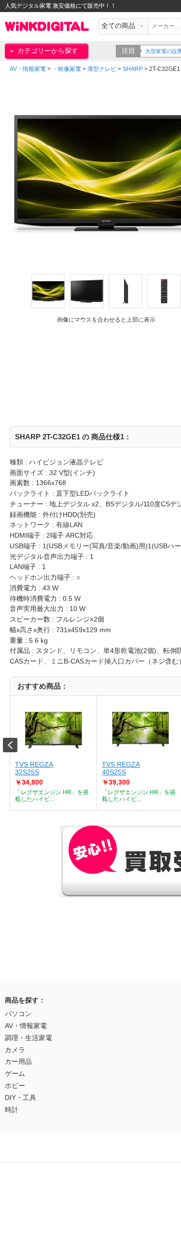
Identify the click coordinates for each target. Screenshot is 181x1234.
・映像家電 (66, 69)
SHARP (133, 69)
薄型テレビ (101, 69)
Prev (10, 745)
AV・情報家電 (28, 69)
